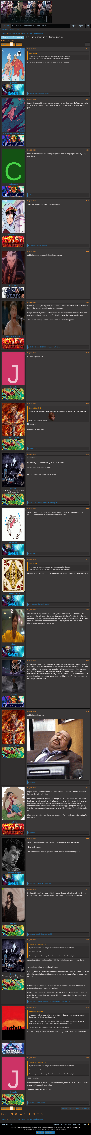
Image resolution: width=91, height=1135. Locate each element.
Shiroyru (13, 923)
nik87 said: (32, 53)
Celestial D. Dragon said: (36, 944)
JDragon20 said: (34, 408)
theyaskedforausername (13, 133)
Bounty (13, 1041)
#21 (87, 49)
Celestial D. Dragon (13, 872)
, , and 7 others (45, 347)
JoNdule (13, 387)
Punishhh (5, 40)
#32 (87, 610)
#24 (87, 201)
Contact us (55, 1124)
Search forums (14, 29)
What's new (28, 26)
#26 (87, 302)
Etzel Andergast (13, 593)
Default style (7, 1124)
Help (84, 1124)
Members (40, 26)
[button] (21, 26)
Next (18, 44)
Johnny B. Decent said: (36, 1012)
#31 (87, 559)
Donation (15, 26)
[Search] (88, 26)
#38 (87, 940)
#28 (87, 403)
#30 (87, 508)
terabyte (13, 822)
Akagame (13, 694)
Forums (6, 26)
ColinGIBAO (13, 184)
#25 (87, 251)
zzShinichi (13, 542)
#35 (87, 788)
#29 (87, 454)
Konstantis (13, 285)
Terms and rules (65, 1124)
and (38, 246)
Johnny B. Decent (13, 336)
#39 (87, 1007)
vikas (13, 644)
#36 (87, 838)
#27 (87, 353)
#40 (87, 1058)
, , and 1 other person (50, 1001)
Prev (4, 44)
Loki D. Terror (13, 437)
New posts (4, 29)
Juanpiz (13, 83)
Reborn (13, 488)
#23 (87, 150)
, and (40, 93)
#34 (87, 711)
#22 (87, 99)
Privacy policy (76, 1124)
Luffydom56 (13, 235)
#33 (87, 661)
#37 (87, 889)
